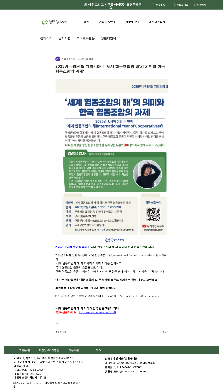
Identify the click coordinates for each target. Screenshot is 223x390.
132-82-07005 (36, 369)
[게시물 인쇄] (56, 322)
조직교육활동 (86, 38)
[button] (86, 21)
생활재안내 (108, 38)
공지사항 (64, 38)
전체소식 (46, 38)
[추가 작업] (166, 59)
